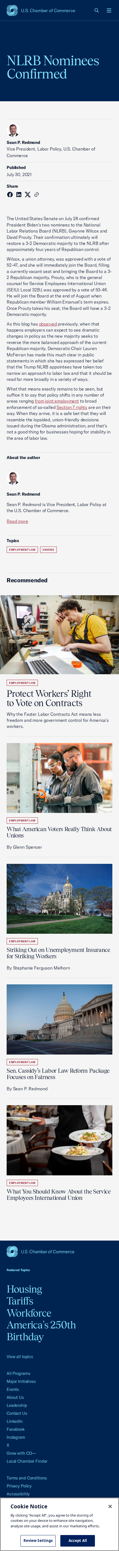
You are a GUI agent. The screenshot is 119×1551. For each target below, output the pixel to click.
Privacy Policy (19, 1486)
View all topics (20, 1356)
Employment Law (22, 549)
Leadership (17, 1405)
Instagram (16, 1437)
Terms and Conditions (27, 1478)
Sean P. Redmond (23, 142)
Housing (24, 1289)
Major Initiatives (21, 1381)
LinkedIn (15, 1421)
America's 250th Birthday (41, 1330)
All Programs (18, 1373)
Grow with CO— (21, 1453)
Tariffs (20, 1301)
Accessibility (18, 1494)
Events (13, 1389)
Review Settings (38, 1540)
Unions (48, 549)
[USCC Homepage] (59, 1251)
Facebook (16, 1429)
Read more (17, 521)
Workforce (29, 1313)
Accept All (78, 1540)
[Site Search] (97, 10)
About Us (15, 1397)
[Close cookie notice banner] (110, 1506)
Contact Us (17, 1413)
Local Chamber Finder (27, 1461)
